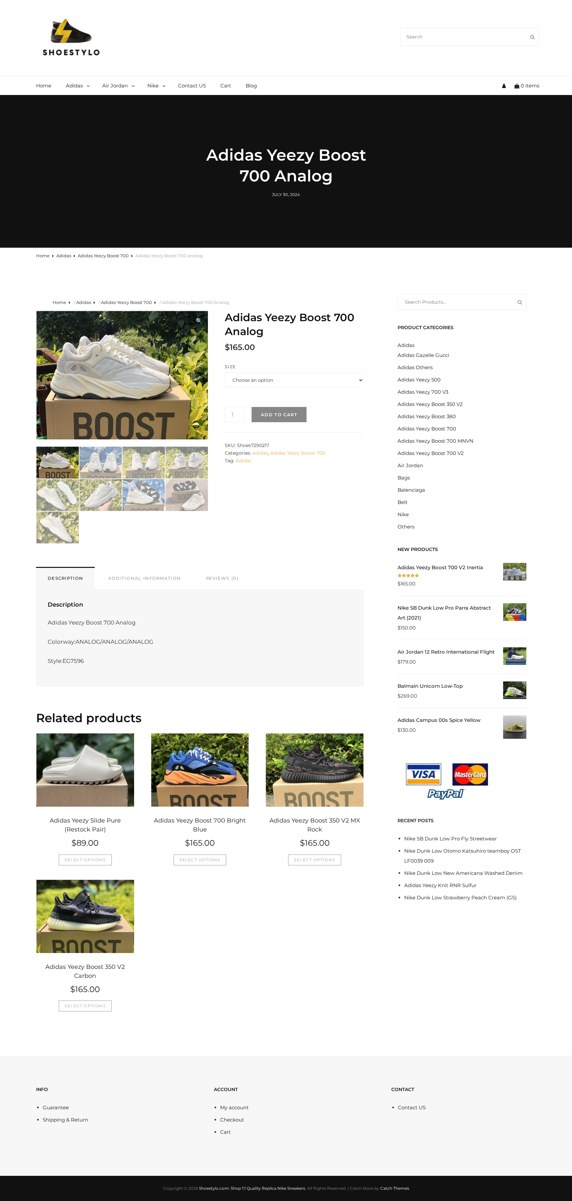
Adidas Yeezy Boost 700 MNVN (435, 441)
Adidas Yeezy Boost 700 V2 (431, 453)
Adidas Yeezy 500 (419, 379)
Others (406, 527)
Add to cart (279, 414)
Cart (225, 85)
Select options (85, 859)
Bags (404, 478)
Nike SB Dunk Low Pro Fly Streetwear (450, 838)
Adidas (74, 85)
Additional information (144, 578)
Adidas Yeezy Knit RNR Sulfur (440, 885)
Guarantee (56, 1107)
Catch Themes (394, 1188)
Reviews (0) (222, 578)
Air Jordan (115, 85)
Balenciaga (411, 490)
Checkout (232, 1120)
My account (234, 1107)
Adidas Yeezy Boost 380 (427, 416)
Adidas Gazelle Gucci (423, 355)
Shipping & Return (65, 1120)
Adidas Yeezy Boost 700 (103, 255)
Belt (402, 502)
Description (65, 578)
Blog (251, 85)
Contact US (192, 85)
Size (230, 366)
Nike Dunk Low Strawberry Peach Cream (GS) (460, 897)
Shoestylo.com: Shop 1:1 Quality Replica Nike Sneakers (252, 1188)
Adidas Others (415, 367)
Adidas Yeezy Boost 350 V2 (430, 404)
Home (43, 85)
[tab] (65, 578)
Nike (153, 85)
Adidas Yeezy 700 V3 (423, 392)
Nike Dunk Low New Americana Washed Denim (463, 873)
